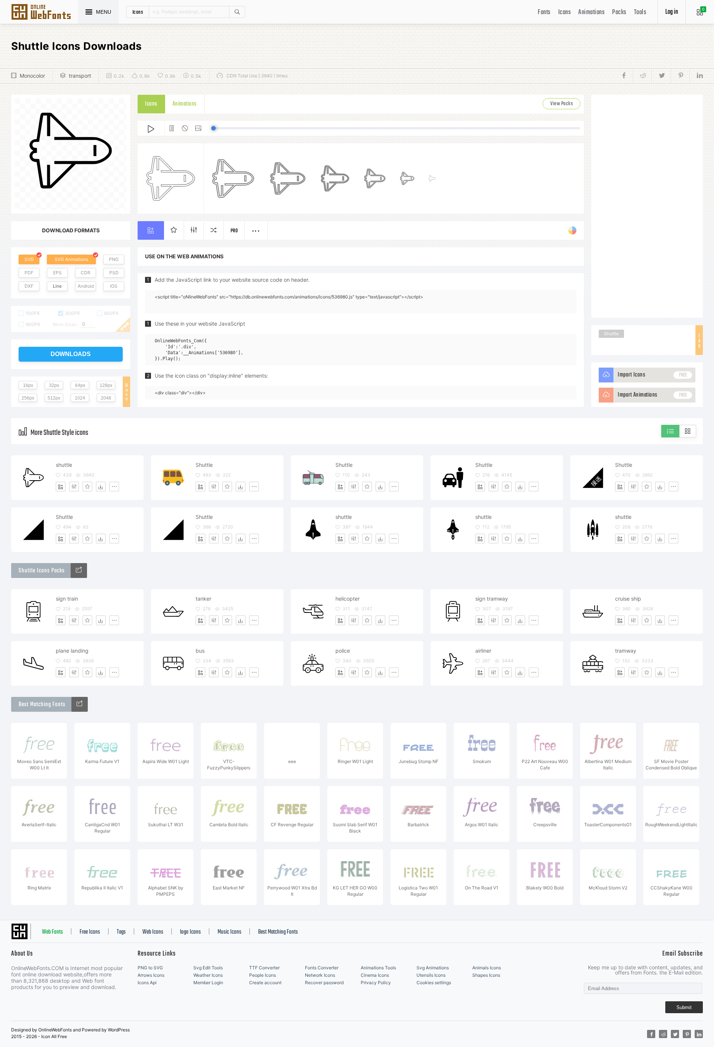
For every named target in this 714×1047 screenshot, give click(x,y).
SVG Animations (71, 259)
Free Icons (90, 932)
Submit (684, 1007)
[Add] (60, 486)
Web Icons (152, 932)
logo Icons (190, 932)
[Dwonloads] (101, 486)
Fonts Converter (321, 967)
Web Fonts (52, 932)
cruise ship (628, 598)
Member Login (208, 982)
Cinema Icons (375, 975)
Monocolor (32, 75)
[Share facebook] (626, 75)
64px (80, 385)
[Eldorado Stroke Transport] (79, 570)
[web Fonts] (79, 704)
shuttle (64, 465)
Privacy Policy (376, 982)
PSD (114, 272)
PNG (114, 259)
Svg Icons (44, 13)
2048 (106, 398)
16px (28, 385)
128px (106, 385)
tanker (203, 598)
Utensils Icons (431, 975)
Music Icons (229, 932)
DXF (29, 286)
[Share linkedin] (696, 75)
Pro (234, 231)
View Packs (561, 104)
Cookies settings (433, 982)
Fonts (544, 12)
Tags (121, 932)
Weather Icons (208, 975)
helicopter (347, 598)
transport (80, 75)
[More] (114, 486)
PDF (29, 272)
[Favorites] (87, 486)
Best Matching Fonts (278, 932)
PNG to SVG (150, 967)
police (342, 650)
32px (54, 385)
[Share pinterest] (679, 75)
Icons (564, 12)
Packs (619, 12)
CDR (85, 272)
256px (28, 398)
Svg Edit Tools (208, 967)
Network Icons (320, 975)
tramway (625, 650)
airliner (483, 650)
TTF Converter (264, 967)
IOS (114, 286)
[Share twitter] (661, 75)
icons (137, 12)
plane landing (72, 650)
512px (54, 398)
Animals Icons (486, 967)
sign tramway (491, 598)
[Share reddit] (642, 75)
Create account (265, 982)
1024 (80, 398)
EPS (57, 272)
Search (236, 11)
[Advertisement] (647, 206)
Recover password (324, 982)
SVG (29, 259)
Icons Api (147, 982)
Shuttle (611, 333)
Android (86, 286)
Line (57, 286)
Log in (671, 12)
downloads (71, 354)
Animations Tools (378, 967)
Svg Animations (432, 967)
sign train (67, 598)
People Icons (262, 975)
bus (200, 650)
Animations (591, 12)
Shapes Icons (486, 975)
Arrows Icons (151, 975)
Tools (640, 12)
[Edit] (74, 486)
